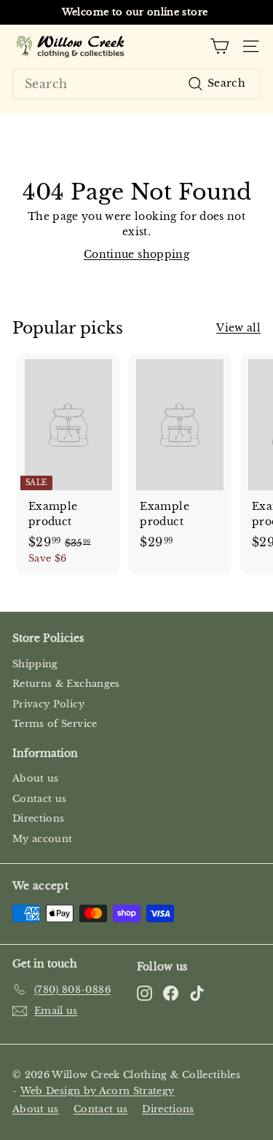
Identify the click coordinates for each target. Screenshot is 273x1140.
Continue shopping (136, 254)
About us (35, 778)
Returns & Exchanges (66, 683)
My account (42, 839)
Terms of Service (55, 724)
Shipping (35, 664)
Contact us (39, 799)
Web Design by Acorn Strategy (97, 1091)
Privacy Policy (48, 704)
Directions (38, 818)
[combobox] (136, 83)
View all (238, 327)
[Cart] (219, 46)
